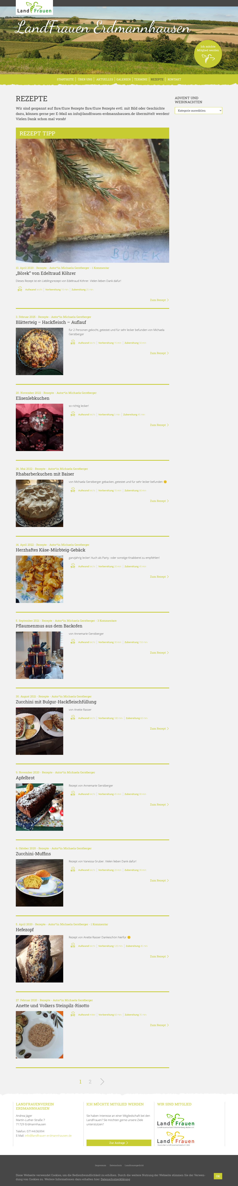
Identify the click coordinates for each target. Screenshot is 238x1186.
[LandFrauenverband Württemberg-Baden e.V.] (175, 1120)
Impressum (100, 1165)
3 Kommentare (107, 620)
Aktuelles (104, 79)
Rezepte (157, 79)
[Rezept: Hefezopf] (39, 958)
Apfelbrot (25, 777)
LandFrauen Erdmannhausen (103, 26)
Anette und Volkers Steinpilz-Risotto (52, 1005)
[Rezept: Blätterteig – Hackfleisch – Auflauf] (39, 351)
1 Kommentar (100, 268)
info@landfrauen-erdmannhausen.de (48, 1135)
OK (218, 1176)
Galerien (123, 79)
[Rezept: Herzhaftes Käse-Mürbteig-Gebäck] (39, 579)
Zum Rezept (158, 300)
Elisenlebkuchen (32, 398)
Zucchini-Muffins (33, 853)
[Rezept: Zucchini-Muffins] (39, 883)
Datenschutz (115, 1165)
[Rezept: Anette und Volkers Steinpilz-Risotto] (39, 1034)
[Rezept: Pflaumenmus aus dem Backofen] (39, 655)
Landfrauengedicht (134, 1165)
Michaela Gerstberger (75, 268)
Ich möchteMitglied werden (208, 48)
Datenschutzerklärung (115, 1179)
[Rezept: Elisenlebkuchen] (39, 427)
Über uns (84, 79)
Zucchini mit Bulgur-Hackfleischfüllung (56, 702)
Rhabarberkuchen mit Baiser (45, 474)
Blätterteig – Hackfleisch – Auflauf (51, 322)
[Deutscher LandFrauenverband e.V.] (175, 1138)
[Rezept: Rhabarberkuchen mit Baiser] (39, 503)
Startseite (65, 79)
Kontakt (174, 79)
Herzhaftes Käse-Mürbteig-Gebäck (50, 550)
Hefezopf (25, 929)
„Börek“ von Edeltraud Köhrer (46, 273)
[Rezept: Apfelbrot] (39, 807)
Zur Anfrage (117, 1143)
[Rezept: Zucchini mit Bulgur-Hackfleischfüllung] (39, 731)
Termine (140, 79)
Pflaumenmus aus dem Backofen (49, 626)
